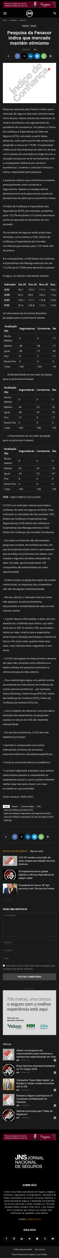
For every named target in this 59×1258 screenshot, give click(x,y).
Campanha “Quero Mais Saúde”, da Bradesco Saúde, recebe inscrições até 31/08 (35, 1083)
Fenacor (23, 20)
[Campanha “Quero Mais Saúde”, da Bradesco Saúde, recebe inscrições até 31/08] (8, 1084)
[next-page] (9, 899)
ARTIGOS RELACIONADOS (15, 851)
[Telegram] (37, 56)
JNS (17, 1060)
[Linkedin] (31, 56)
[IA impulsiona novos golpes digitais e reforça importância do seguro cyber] (10, 875)
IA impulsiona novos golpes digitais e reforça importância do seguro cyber (36, 874)
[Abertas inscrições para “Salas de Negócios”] (8, 1115)
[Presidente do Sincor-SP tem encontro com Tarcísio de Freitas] (10, 889)
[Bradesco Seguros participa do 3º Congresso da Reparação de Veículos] (8, 1100)
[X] (24, 56)
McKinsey (8, 820)
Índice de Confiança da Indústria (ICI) (18, 810)
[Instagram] (14, 1239)
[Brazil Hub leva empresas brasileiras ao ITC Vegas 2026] (8, 1070)
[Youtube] (53, 1239)
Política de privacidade (22, 1249)
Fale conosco (40, 1249)
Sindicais (13, 20)
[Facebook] (17, 56)
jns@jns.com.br (34, 1219)
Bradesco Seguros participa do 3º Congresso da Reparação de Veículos (34, 1098)
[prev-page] (4, 899)
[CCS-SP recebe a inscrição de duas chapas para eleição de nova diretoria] (10, 861)
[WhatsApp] (44, 56)
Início (5, 20)
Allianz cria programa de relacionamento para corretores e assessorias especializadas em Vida (36, 1053)
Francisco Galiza (27, 806)
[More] (51, 56)
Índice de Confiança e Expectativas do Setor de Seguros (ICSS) (28, 817)
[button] (4, 13)
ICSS (39, 806)
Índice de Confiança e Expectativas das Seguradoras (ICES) (27, 813)
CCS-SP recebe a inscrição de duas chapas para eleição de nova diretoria (37, 861)
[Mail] (29, 1239)
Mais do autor (36, 851)
